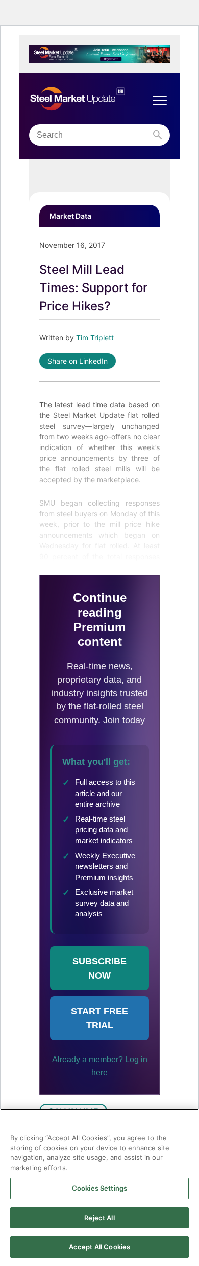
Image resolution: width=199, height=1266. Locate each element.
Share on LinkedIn (77, 361)
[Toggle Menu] (160, 101)
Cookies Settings (99, 1188)
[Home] (89, 98)
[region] (99, 1187)
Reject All (99, 1218)
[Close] (187, 1123)
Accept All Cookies (99, 1247)
